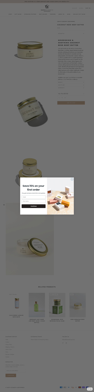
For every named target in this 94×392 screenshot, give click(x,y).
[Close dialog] (72, 179)
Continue (34, 206)
